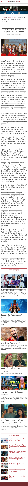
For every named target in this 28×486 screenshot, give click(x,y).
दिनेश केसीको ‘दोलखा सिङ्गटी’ (10, 343)
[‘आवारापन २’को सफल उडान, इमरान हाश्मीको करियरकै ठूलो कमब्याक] (5, 459)
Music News (11, 17)
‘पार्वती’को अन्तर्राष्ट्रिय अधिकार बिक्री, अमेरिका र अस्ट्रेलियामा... (17, 439)
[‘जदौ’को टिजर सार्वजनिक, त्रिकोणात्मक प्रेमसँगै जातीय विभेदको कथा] (5, 453)
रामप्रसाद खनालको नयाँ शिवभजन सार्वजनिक (12, 393)
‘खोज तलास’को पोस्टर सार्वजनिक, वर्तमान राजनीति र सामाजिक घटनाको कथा (17, 446)
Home (4, 17)
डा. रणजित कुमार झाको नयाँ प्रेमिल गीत (13, 290)
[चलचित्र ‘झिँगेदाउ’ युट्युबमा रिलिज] (5, 465)
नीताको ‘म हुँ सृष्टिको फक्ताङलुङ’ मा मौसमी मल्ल (12, 316)
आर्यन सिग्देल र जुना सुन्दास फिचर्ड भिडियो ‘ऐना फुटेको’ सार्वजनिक (12, 421)
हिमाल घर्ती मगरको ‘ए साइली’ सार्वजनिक (10, 370)
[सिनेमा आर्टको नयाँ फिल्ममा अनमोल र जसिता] (5, 478)
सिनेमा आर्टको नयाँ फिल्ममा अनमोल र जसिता (17, 477)
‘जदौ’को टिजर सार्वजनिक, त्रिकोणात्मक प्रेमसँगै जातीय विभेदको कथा (17, 452)
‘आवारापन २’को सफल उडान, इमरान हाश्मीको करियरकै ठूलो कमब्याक (17, 458)
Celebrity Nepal (18, 34)
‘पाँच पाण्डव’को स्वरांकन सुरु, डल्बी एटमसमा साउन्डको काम (17, 470)
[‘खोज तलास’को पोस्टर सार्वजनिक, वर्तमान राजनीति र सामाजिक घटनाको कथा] (5, 447)
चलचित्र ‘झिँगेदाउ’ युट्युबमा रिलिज (16, 463)
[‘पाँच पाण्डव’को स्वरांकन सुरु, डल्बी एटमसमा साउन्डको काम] (5, 471)
